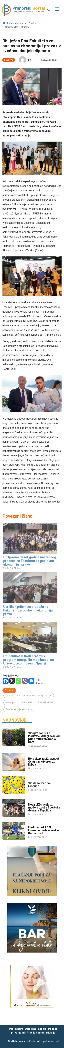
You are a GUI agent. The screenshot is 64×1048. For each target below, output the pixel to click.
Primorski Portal (26, 1041)
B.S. (30, 59)
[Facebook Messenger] (31, 681)
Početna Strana (15, 23)
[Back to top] (57, 1020)
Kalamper (11, 702)
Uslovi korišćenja (35, 1028)
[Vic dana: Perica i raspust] (13, 785)
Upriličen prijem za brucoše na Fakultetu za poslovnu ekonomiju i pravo (28, 610)
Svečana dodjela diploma (19, 709)
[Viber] (25, 681)
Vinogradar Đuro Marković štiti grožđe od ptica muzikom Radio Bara (44, 737)
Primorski (27, 702)
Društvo (33, 23)
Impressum (16, 1028)
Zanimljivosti (35, 780)
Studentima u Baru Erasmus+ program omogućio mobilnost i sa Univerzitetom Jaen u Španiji (28, 659)
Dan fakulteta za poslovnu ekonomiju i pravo (29, 695)
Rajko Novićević (46, 702)
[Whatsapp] (18, 681)
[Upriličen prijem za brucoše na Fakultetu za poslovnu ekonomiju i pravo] (30, 587)
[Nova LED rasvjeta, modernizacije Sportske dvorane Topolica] (13, 808)
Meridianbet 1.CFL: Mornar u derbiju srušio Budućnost (43, 830)
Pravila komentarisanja (41, 1032)
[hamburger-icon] (57, 9)
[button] (49, 9)
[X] (12, 681)
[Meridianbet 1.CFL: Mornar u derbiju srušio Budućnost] (13, 831)
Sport (31, 824)
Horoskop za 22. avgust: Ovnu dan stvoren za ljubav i (44, 761)
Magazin (32, 755)
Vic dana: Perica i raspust (39, 784)
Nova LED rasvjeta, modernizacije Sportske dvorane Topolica (44, 807)
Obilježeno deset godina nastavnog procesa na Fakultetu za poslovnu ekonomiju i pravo (29, 560)
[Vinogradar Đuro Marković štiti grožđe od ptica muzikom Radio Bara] (13, 737)
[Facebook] (6, 681)
